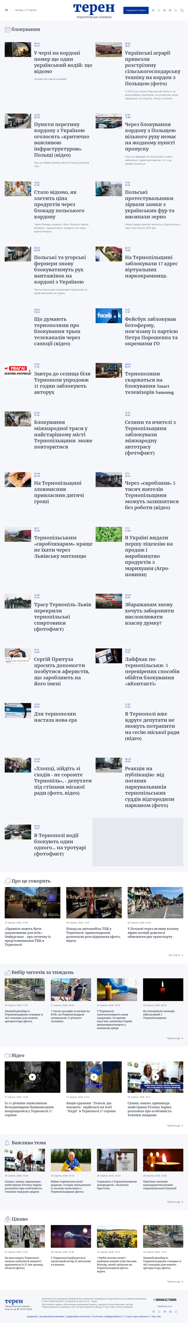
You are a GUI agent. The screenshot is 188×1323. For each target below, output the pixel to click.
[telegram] (170, 10)
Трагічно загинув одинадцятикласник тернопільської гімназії (159, 1185)
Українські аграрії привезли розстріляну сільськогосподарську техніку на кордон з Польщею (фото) (152, 68)
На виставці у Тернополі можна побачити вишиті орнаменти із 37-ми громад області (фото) (24, 1263)
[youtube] (164, 10)
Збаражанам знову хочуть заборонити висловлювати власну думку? (149, 614)
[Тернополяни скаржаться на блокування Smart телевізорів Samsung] (109, 380)
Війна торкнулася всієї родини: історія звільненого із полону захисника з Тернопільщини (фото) (71, 1186)
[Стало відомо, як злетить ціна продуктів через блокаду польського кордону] (21, 207)
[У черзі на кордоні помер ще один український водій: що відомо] (21, 71)
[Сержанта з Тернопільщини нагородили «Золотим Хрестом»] (117, 1160)
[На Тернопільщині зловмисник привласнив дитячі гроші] (21, 492)
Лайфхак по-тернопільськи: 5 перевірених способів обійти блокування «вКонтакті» (152, 671)
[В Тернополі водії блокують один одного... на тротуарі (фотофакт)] (21, 842)
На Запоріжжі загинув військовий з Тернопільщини (159, 1014)
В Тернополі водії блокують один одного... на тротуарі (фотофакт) (60, 845)
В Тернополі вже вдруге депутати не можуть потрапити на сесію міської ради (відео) (152, 726)
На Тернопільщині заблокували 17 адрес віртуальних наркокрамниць (151, 267)
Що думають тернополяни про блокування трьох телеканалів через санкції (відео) (57, 331)
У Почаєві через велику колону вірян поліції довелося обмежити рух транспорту (153, 933)
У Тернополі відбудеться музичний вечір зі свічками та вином (71, 1261)
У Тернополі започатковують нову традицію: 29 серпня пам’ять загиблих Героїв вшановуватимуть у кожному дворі (114, 1019)
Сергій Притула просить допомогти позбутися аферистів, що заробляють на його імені (61, 671)
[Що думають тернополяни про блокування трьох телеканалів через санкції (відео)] (21, 329)
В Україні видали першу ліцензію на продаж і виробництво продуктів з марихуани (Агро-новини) (149, 556)
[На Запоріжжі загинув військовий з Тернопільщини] (163, 989)
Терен (94, 7)
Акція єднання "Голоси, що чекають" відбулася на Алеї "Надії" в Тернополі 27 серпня (91, 1107)
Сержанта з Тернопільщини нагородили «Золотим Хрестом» (117, 1185)
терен (14, 1301)
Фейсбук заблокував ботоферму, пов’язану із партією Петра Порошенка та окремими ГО (151, 331)
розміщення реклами (52, 1316)
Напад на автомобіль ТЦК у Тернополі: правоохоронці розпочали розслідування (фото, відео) (93, 935)
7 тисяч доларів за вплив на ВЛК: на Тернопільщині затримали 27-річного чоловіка (70, 1016)
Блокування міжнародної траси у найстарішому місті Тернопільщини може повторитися (63, 434)
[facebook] (153, 10)
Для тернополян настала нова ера (55, 717)
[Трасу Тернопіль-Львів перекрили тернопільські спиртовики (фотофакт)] (21, 614)
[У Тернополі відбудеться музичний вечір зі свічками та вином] (71, 1236)
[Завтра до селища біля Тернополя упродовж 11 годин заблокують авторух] (21, 380)
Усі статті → (176, 955)
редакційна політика (78, 1316)
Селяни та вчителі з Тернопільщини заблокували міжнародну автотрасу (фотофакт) (150, 437)
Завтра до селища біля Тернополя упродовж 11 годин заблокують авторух (62, 383)
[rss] (175, 10)
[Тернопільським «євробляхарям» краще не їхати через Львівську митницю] (21, 553)
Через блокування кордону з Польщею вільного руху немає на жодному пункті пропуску (150, 137)
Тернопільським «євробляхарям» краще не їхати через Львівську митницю (63, 547)
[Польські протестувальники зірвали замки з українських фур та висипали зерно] (109, 207)
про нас (156, 1316)
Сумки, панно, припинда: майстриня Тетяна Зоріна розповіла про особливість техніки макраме (150, 1109)
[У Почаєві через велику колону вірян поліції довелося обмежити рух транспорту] (155, 902)
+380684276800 (164, 1299)
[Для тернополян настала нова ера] (21, 723)
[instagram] (159, 10)
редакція (32, 1316)
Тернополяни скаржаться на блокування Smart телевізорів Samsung (149, 383)
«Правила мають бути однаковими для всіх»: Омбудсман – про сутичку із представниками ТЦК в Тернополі (28, 937)
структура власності (138, 1316)
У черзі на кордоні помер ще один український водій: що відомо (63, 62)
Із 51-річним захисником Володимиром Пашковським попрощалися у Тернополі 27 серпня (29, 1109)
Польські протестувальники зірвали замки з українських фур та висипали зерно (149, 204)
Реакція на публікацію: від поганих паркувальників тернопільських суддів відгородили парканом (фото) (149, 787)
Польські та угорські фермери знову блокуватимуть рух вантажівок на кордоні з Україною (60, 270)
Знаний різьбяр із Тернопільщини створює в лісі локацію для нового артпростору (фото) (24, 1016)
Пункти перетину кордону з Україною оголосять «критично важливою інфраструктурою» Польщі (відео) (61, 140)
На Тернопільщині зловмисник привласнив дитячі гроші (59, 492)
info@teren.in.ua (165, 1306)
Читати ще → (175, 1038)
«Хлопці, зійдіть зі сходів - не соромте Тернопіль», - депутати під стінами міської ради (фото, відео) (63, 781)
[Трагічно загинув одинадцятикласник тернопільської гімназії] (163, 1160)
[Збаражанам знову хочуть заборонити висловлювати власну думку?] (109, 614)
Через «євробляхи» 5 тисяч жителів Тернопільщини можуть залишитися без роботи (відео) (152, 495)
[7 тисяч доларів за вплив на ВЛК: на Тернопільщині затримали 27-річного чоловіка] (71, 989)
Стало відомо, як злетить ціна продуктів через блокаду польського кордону (59, 204)
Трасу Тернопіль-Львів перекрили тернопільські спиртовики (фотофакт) (62, 617)
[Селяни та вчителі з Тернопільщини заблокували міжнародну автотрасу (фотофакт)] (109, 435)
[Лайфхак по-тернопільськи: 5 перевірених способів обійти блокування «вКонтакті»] (109, 669)
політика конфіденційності (108, 1316)
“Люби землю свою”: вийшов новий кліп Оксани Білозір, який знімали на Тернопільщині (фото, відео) (117, 1264)
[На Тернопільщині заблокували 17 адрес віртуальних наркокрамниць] (109, 271)
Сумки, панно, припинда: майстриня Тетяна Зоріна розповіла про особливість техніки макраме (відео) (23, 1186)
